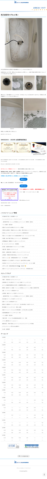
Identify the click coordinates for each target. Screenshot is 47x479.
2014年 (3, 427)
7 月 (42, 339)
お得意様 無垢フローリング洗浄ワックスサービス (12, 293)
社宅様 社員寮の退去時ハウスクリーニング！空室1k (13, 246)
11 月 (12, 354)
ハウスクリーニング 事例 (9, 213)
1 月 (42, 349)
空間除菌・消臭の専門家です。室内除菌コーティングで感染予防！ (14, 175)
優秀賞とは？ (23, 179)
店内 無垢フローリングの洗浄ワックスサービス (12, 298)
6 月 (4, 342)
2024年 (4, 352)
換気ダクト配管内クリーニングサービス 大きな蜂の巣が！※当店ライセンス (18, 304)
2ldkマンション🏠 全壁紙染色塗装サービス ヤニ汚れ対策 (14, 257)
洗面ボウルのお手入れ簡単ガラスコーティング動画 (12, 227)
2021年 (3, 374)
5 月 (12, 342)
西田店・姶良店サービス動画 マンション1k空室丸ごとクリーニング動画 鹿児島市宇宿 (20, 287)
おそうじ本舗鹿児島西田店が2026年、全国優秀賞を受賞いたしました (16, 285)
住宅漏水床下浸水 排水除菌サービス (10, 216)
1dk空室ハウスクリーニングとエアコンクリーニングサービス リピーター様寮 (18, 263)
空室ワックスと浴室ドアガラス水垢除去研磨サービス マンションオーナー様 (18, 235)
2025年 (4, 344)
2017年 (3, 405)
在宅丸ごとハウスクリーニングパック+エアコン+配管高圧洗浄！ (15, 232)
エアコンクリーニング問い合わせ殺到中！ (11, 326)
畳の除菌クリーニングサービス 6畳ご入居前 (11, 307)
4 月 (20, 342)
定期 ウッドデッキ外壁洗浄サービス (9, 301)
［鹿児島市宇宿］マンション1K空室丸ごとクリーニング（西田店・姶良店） (18, 221)
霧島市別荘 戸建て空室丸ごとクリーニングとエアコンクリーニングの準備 (17, 323)
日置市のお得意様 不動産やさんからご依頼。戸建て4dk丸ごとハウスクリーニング (19, 230)
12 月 (5, 354)
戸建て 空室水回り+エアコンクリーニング (11, 279)
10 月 (20, 354)
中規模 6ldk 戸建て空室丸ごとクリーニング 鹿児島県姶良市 (15, 238)
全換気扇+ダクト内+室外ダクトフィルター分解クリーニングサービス (16, 282)
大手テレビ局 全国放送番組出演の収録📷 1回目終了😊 (14, 265)
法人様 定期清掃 (6, 329)
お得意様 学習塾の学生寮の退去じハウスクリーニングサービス (15, 254)
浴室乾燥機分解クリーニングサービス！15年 (11, 312)
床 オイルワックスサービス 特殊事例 (10, 243)
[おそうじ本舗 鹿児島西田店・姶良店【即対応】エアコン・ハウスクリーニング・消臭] (23, 2)
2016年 (3, 412)
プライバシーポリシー (21, 468)
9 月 (27, 347)
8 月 (35, 347)
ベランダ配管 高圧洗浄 (7, 224)
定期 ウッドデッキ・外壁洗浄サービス (10, 290)
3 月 (27, 342)
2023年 (4, 359)
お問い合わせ (23, 185)
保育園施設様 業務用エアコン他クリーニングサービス (13, 241)
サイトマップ (28, 468)
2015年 (3, 420)
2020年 (4, 382)
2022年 (4, 367)
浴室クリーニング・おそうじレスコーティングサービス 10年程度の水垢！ (18, 268)
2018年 (3, 397)
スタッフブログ (6, 273)
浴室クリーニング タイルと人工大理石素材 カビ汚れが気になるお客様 (17, 309)
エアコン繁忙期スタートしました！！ (10, 320)
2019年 (3, 390)
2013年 (3, 435)
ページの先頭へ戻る (24, 456)
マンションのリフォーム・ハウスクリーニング (12, 219)
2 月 (35, 342)
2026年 (4, 337)
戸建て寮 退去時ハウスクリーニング (10, 249)
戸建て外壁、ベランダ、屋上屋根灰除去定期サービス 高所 (14, 318)
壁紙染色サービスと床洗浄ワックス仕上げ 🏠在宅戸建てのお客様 (16, 260)
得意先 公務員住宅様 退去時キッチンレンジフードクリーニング (16, 252)
